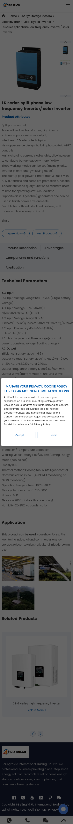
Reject (53, 435)
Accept (19, 435)
